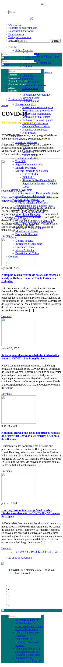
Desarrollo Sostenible (19, 81)
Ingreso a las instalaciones (36, 113)
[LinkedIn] (8, 597)
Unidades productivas (27, 158)
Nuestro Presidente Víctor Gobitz (40, 56)
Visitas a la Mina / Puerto (36, 116)
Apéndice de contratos (34, 129)
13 (42, 551)
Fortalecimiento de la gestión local (34, 205)
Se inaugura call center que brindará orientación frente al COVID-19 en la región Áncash (30, 357)
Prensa (11, 87)
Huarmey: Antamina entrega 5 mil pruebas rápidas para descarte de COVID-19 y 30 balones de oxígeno (30, 513)
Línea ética (28, 75)
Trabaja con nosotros (19, 37)
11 (35, 551)
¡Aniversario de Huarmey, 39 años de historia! (27, 642)
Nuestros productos (26, 142)
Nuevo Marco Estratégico (36, 62)
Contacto (12, 90)
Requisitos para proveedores (38, 110)
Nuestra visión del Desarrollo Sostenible (37, 193)
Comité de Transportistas (36, 126)
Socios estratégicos (25, 104)
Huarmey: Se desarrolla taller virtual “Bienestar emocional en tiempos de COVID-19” (29, 199)
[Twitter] (8, 588)
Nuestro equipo (30, 81)
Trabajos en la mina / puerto (37, 120)
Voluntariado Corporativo (36, 94)
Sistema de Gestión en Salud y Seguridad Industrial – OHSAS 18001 (39, 183)
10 (32, 551)
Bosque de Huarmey (26, 234)
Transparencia (16, 34)
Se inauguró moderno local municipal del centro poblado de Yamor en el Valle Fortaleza (29, 624)
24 (56, 551)
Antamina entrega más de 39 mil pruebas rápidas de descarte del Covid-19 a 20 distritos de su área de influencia (30, 436)
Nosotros (14, 47)
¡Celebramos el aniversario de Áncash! (28, 659)
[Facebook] (8, 585)
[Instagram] (8, 600)
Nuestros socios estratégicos (37, 107)
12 (39, 551)
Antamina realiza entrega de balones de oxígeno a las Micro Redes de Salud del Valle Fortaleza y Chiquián (30, 278)
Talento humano (24, 78)
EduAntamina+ (30, 100)
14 (46, 551)
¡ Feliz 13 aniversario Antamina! (27, 634)
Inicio (4, 105)
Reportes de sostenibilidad (22, 27)
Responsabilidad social (21, 30)
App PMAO (29, 132)
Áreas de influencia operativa (31, 202)
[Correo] (8, 604)
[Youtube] (8, 591)
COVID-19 (14, 24)
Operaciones (14, 78)
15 (49, 551)
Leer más (6, 235)
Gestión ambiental (17, 84)
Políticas (27, 66)
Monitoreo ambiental (26, 231)
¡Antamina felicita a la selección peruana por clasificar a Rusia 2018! (28, 651)
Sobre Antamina (24, 50)
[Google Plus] (8, 594)
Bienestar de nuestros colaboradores (34, 87)
